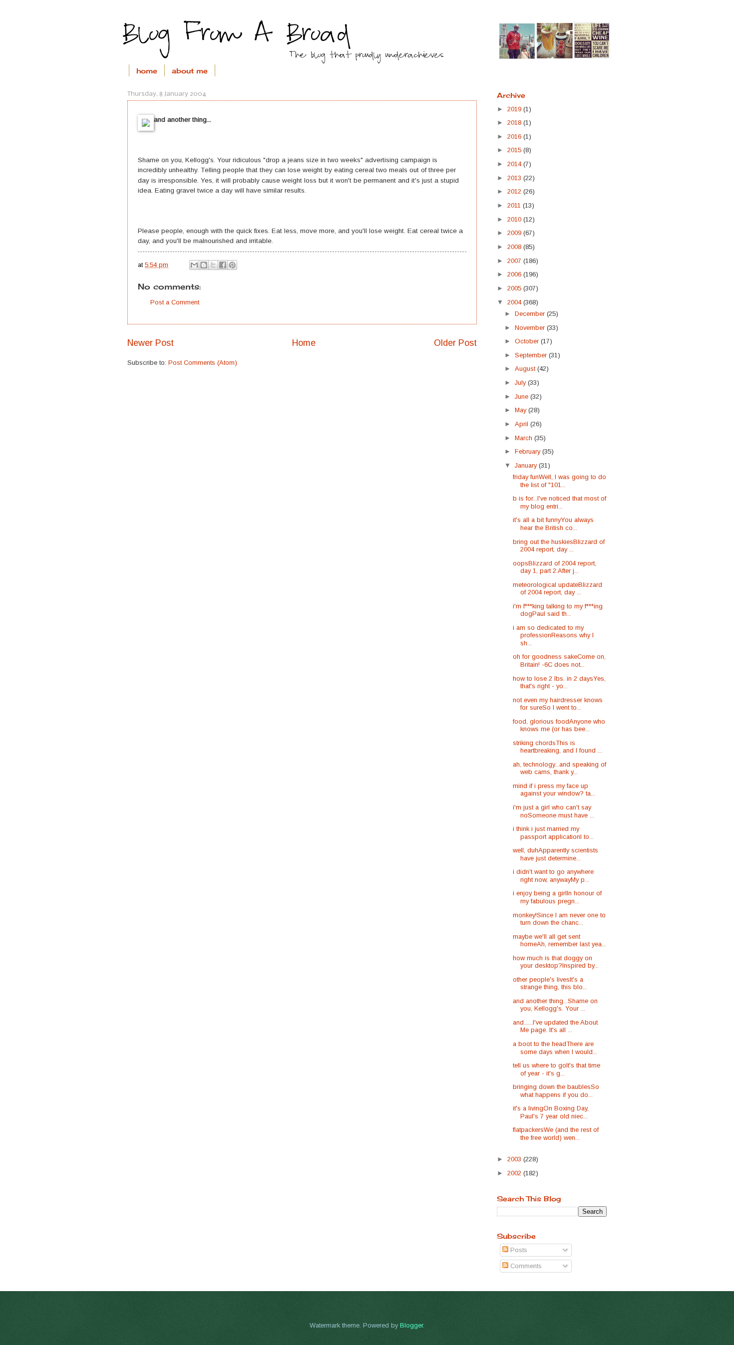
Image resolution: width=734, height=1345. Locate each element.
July (521, 382)
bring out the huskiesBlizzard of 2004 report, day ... (559, 545)
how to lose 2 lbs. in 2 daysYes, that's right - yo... (559, 682)
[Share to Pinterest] (232, 265)
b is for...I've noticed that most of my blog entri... (559, 502)
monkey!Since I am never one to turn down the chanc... (559, 918)
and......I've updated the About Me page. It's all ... (555, 1026)
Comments (525, 1266)
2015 (515, 150)
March (524, 438)
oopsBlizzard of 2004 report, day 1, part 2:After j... (554, 566)
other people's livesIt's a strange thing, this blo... (550, 983)
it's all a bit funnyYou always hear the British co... (553, 523)
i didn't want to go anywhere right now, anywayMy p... (553, 875)
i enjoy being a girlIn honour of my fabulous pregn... (557, 896)
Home (304, 343)
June (522, 396)
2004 (515, 302)
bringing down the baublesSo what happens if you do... (556, 1090)
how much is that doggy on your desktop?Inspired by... (556, 961)
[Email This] (194, 265)
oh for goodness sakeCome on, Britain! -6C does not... (559, 660)
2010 (515, 219)
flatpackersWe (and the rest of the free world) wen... (556, 1133)
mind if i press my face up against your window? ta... (554, 789)
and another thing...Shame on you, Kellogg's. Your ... (555, 1004)
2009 (515, 233)
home (146, 70)
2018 (515, 122)
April (522, 424)
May (521, 410)
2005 (515, 288)
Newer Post (150, 343)
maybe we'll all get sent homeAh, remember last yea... (559, 940)
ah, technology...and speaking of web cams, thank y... (559, 768)
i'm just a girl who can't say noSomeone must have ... (553, 811)
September (532, 355)
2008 (515, 247)
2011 (515, 205)
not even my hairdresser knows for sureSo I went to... (558, 703)
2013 (515, 178)
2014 (515, 164)
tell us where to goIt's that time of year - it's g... (556, 1069)
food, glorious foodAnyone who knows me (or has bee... (559, 725)
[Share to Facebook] (223, 265)
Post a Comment (174, 302)
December (531, 313)
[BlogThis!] (204, 265)
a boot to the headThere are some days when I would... (555, 1047)
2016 (515, 136)
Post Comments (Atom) (202, 362)
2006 (515, 274)
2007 (515, 261)
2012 (515, 191)
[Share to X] (213, 265)
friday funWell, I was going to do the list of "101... (559, 480)
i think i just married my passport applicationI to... (553, 832)
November (531, 327)
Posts (517, 1250)
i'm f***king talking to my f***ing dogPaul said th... (558, 609)
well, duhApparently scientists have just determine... (555, 853)
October (528, 341)
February (528, 451)
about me (190, 70)
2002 (515, 1173)
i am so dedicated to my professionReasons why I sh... (553, 635)
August (526, 368)
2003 (515, 1159)
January (527, 465)
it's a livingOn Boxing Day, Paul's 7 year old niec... (551, 1111)
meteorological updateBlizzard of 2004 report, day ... (557, 588)
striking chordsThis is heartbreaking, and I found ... (557, 746)
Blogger (411, 1325)
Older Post (455, 343)
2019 (515, 109)
